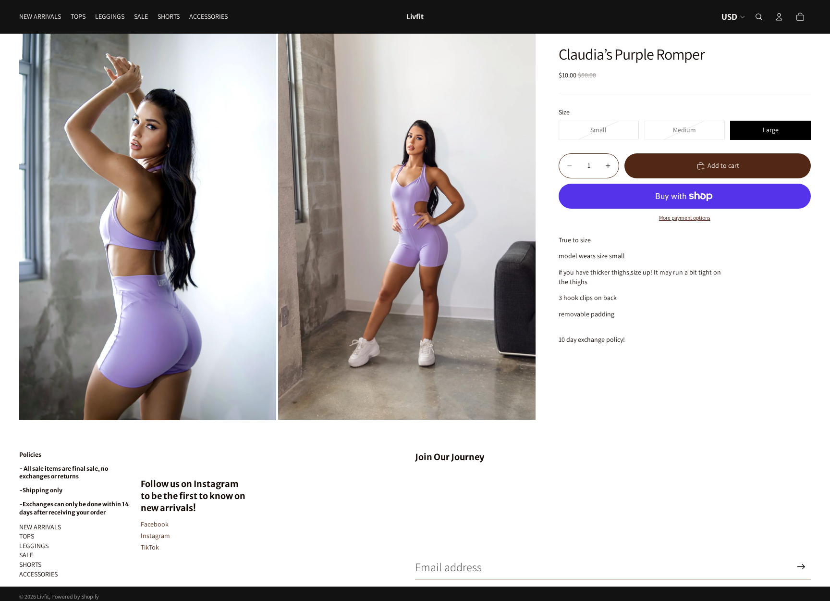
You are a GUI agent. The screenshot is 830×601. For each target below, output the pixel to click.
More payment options (684, 217)
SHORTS (30, 564)
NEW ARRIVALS (40, 527)
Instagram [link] (155, 535)
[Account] (779, 16)
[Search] (758, 16)
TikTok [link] (150, 547)
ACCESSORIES (38, 574)
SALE (26, 555)
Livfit (43, 596)
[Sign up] (801, 566)
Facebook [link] (155, 524)
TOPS (26, 536)
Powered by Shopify (75, 596)
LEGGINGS (34, 545)
